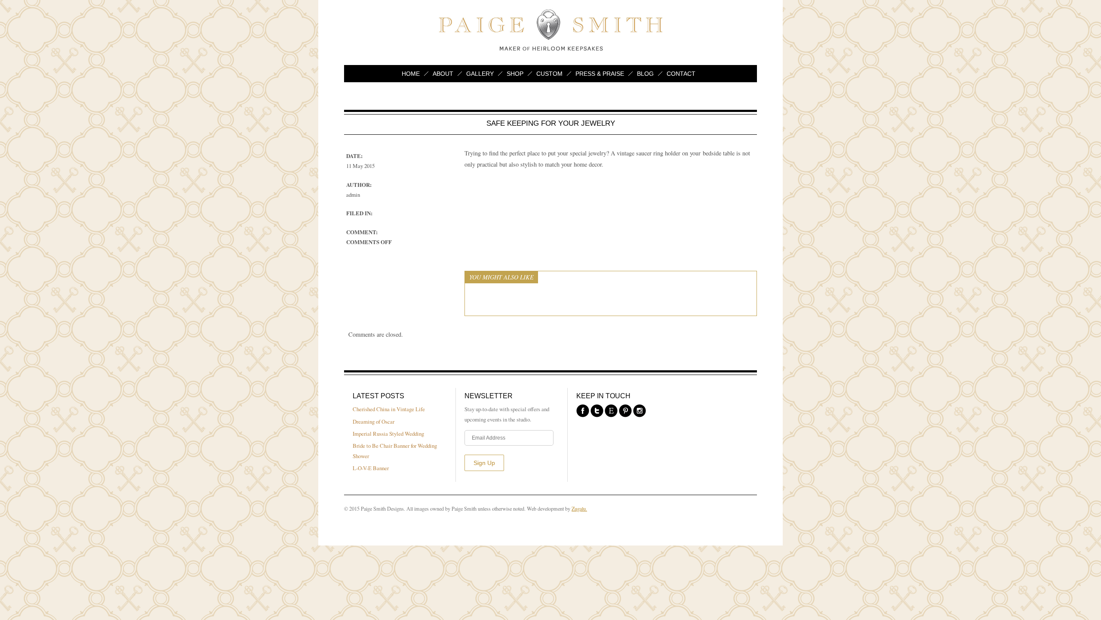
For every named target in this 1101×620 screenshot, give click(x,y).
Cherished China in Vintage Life (389, 409)
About (443, 73)
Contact (681, 73)
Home (411, 73)
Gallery (480, 73)
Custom (549, 73)
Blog (645, 73)
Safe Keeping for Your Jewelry (550, 123)
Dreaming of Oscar (373, 421)
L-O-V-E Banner (371, 468)
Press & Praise (599, 73)
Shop (515, 73)
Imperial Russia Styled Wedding (388, 433)
